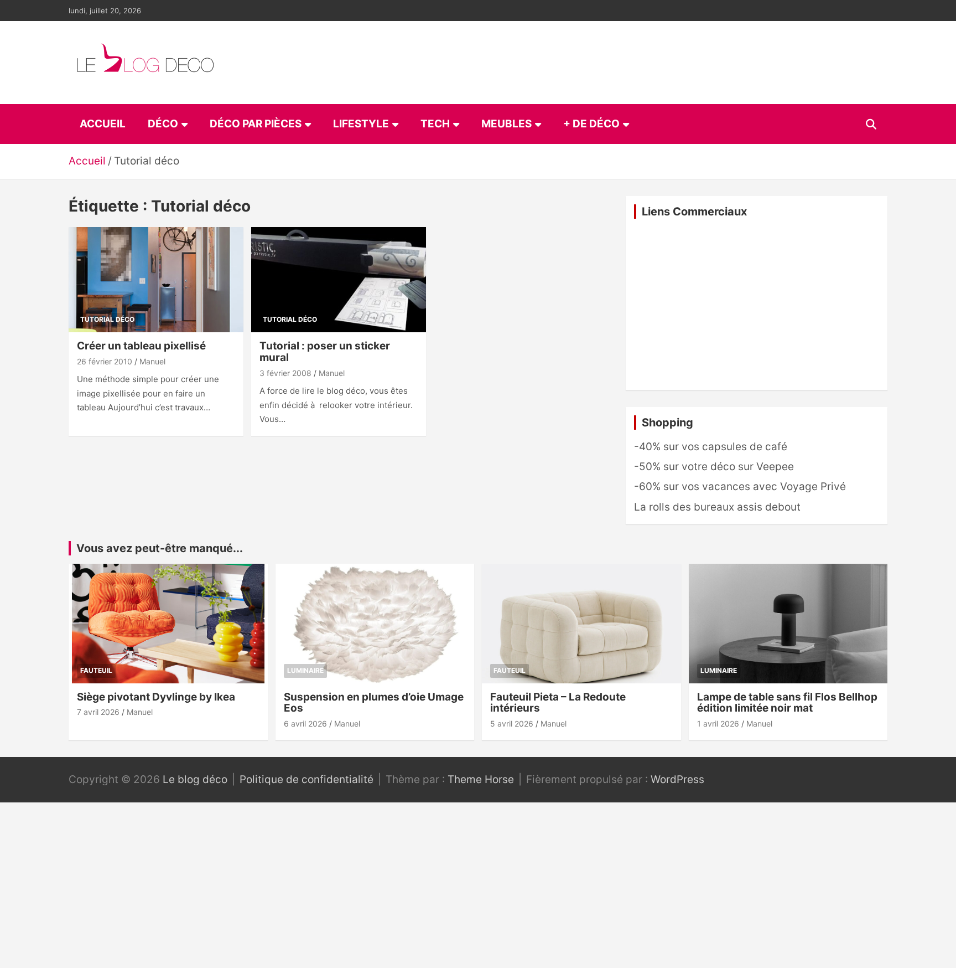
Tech (435, 123)
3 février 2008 (285, 373)
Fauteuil (96, 670)
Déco (163, 123)
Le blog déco (195, 779)
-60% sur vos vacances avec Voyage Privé (740, 486)
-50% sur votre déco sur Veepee (714, 466)
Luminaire (305, 670)
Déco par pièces (256, 123)
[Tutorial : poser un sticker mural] (339, 280)
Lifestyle (361, 123)
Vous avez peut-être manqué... (159, 548)
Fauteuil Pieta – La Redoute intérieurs (558, 703)
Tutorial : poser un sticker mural (324, 351)
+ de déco (591, 123)
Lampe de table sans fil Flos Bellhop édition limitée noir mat (787, 703)
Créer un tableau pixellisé (141, 345)
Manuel (152, 361)
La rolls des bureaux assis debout (717, 507)
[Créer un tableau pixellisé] (156, 280)
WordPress (677, 779)
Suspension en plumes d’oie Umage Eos (374, 703)
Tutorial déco (107, 319)
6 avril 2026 (305, 723)
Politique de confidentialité (306, 779)
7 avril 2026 (98, 712)
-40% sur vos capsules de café (710, 446)
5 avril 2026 (511, 723)
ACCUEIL (103, 123)
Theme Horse (481, 779)
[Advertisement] (756, 304)
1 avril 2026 (718, 723)
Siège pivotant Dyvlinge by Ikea (156, 697)
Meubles (506, 123)
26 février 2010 (104, 361)
